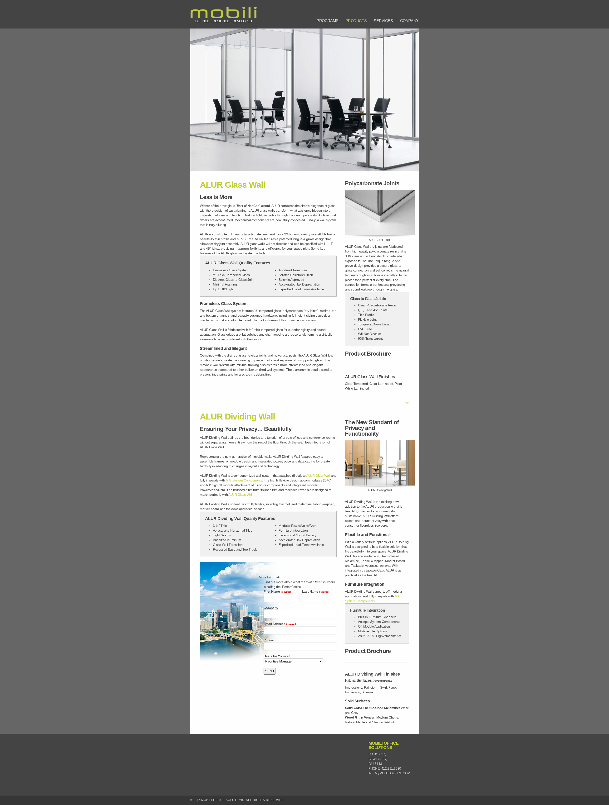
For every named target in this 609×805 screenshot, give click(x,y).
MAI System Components (244, 480)
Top (407, 402)
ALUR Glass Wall (318, 475)
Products (356, 21)
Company (409, 21)
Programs (327, 21)
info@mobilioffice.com (389, 773)
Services (383, 21)
